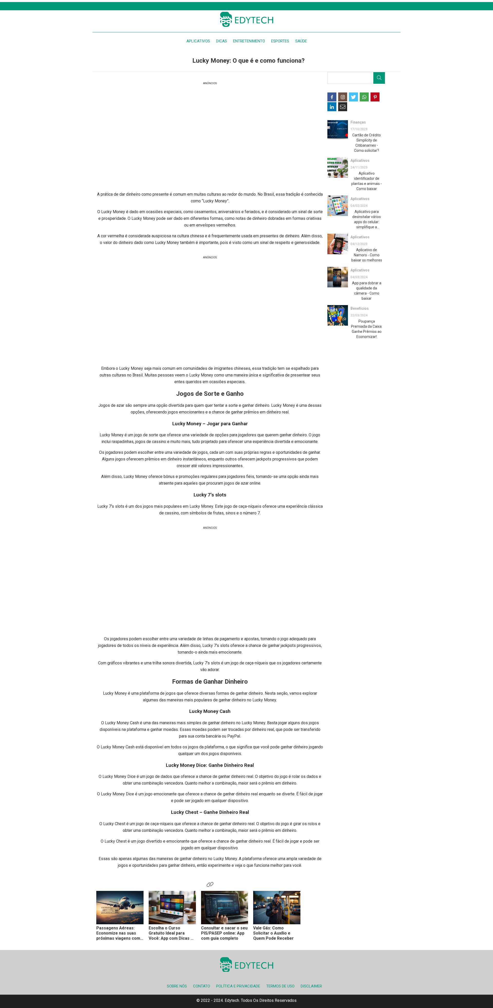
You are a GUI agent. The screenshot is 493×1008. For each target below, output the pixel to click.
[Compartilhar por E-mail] (342, 106)
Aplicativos (198, 41)
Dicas (221, 41)
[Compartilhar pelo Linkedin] (331, 106)
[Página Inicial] (246, 19)
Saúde (301, 41)
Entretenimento (249, 41)
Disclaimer (311, 986)
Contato (201, 986)
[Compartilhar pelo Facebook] (331, 96)
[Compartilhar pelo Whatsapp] (364, 96)
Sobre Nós (177, 986)
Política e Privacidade (238, 986)
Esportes (280, 41)
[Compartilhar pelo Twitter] (353, 96)
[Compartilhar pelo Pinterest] (375, 96)
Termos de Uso (280, 986)
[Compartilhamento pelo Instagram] (342, 96)
